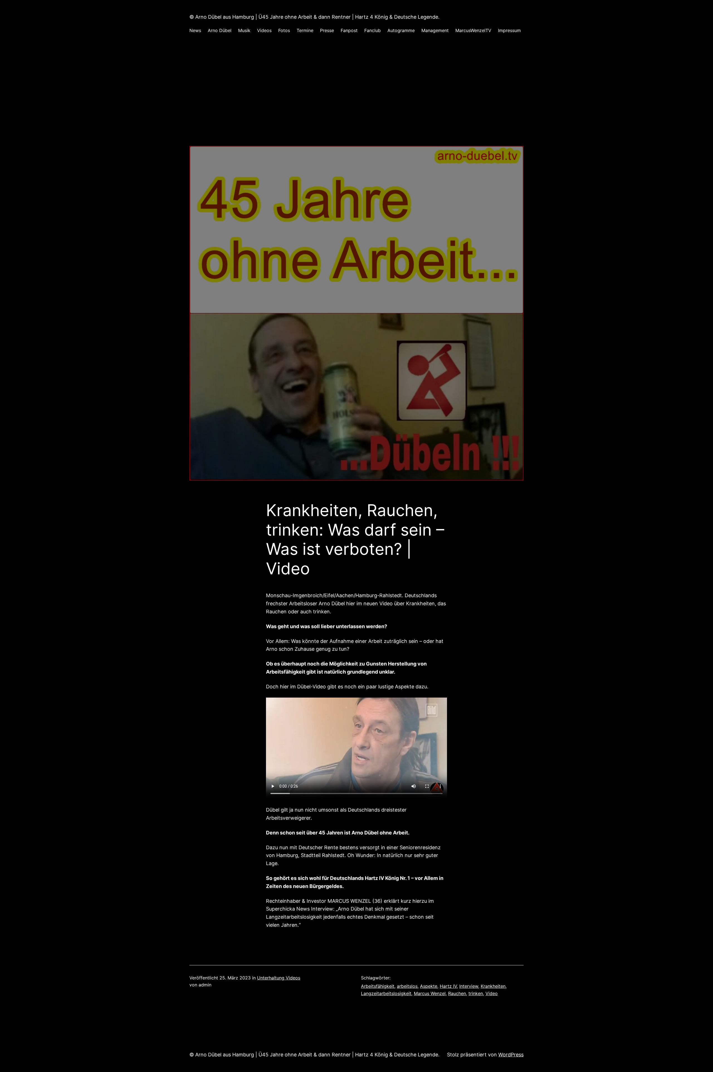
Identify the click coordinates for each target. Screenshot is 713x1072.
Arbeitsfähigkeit (377, 986)
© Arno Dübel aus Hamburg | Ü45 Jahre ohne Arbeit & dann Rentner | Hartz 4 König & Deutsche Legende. (314, 17)
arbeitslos (407, 986)
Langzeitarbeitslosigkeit (386, 993)
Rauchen (457, 993)
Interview (468, 986)
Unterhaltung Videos (278, 978)
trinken (475, 993)
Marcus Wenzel (430, 993)
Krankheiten (493, 986)
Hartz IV (448, 986)
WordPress (511, 1055)
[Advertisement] (356, 107)
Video (491, 993)
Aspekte (428, 986)
